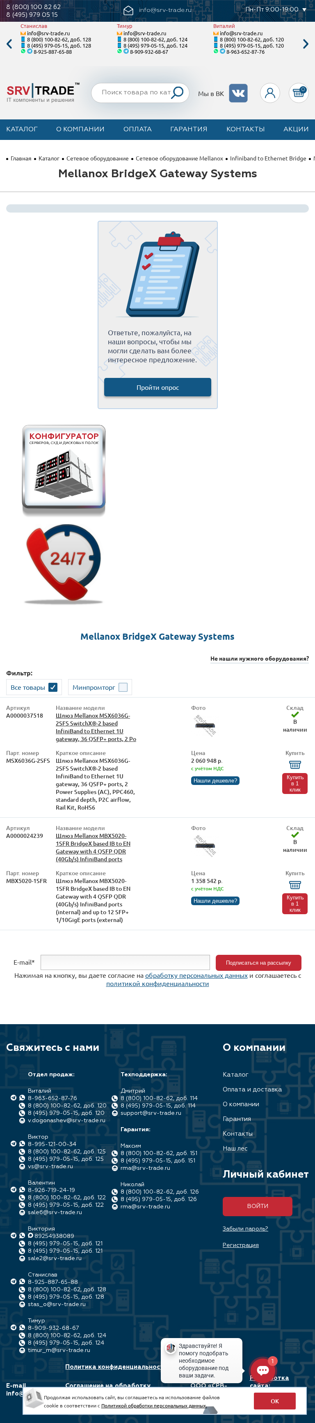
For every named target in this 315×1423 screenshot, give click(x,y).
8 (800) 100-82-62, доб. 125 (67, 1152)
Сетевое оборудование (97, 158)
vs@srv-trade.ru (50, 1166)
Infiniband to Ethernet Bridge (268, 158)
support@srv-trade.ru (151, 1113)
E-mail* (24, 962)
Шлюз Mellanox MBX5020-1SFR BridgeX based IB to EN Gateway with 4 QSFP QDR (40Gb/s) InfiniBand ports (93, 847)
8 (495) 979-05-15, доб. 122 (66, 1205)
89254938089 (54, 1236)
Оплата (137, 129)
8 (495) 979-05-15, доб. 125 (66, 1159)
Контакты (245, 129)
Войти (257, 1206)
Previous (9, 44)
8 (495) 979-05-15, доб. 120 (252, 45)
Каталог (22, 129)
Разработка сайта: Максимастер (271, 1386)
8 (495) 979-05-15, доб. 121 (65, 1244)
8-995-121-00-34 (52, 1144)
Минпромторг (94, 687)
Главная (21, 158)
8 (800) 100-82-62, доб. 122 (67, 1198)
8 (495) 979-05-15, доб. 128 (59, 45)
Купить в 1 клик (295, 783)
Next (306, 44)
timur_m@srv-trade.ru (59, 1350)
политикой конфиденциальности (157, 983)
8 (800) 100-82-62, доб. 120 (252, 39)
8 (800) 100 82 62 (33, 7)
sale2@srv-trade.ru (55, 1258)
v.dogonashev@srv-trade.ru (66, 1120)
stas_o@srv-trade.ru (57, 1304)
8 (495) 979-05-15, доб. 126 (159, 1199)
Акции (296, 129)
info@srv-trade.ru (48, 33)
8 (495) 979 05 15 (32, 15)
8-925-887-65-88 (53, 51)
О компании (80, 129)
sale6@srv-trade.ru (55, 1212)
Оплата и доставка (252, 1090)
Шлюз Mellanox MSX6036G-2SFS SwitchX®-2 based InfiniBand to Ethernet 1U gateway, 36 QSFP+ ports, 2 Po (96, 727)
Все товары (28, 687)
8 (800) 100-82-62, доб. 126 (160, 1192)
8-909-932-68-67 (149, 51)
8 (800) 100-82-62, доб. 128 (59, 39)
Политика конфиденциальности (116, 1367)
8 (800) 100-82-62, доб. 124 (155, 39)
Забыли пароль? (245, 1229)
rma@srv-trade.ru (145, 1168)
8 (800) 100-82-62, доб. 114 (159, 1098)
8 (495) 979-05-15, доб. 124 (155, 45)
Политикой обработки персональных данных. (154, 1405)
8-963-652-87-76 (245, 51)
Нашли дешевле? (215, 781)
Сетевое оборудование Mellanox (179, 158)
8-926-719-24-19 (51, 1190)
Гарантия (189, 129)
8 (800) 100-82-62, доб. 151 (159, 1153)
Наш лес (235, 1149)
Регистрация (241, 1245)
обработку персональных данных (196, 975)
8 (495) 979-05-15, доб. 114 (158, 1106)
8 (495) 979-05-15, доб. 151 (158, 1161)
